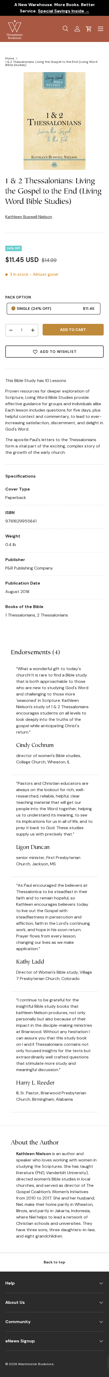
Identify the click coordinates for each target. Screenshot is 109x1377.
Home (9, 58)
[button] (89, 29)
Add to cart (73, 329)
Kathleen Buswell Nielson (28, 217)
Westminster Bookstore (35, 1364)
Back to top (54, 1262)
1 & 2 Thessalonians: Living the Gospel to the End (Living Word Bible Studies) (51, 63)
